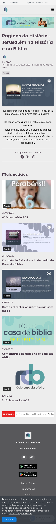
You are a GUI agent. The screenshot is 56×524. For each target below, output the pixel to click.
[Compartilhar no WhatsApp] (33, 157)
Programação (28, 489)
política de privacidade (20, 513)
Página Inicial (28, 483)
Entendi (9, 519)
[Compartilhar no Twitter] (28, 157)
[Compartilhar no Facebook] (22, 157)
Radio (6, 73)
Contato (28, 494)
